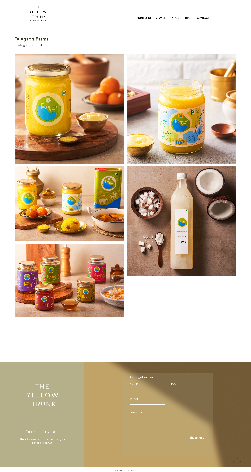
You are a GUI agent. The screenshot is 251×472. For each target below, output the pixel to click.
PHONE (134, 399)
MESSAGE (136, 412)
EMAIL (175, 384)
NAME (134, 384)
